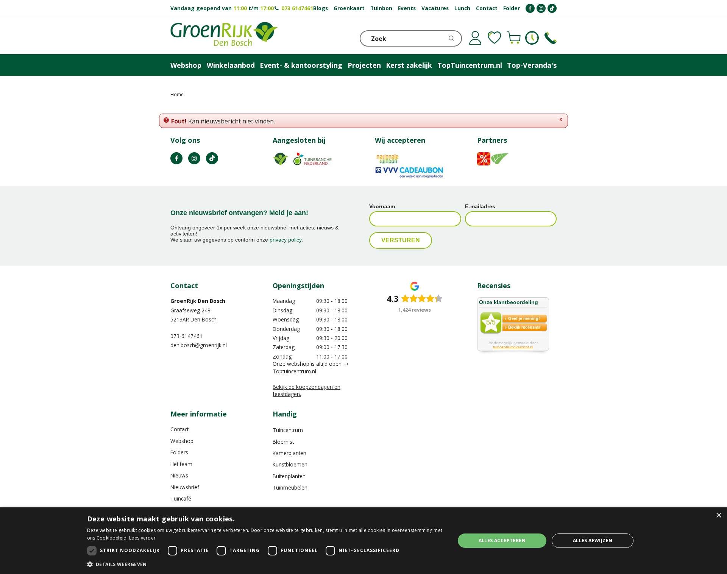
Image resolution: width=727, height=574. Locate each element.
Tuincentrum (288, 430)
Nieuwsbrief (184, 487)
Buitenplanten (289, 476)
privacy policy (285, 240)
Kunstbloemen (290, 464)
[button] (265, 564)
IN (194, 158)
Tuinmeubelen (290, 487)
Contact (179, 429)
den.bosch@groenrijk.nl (198, 345)
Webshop (181, 441)
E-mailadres (480, 206)
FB (176, 158)
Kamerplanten (289, 453)
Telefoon (550, 37)
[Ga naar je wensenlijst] (494, 38)
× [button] (718, 515)
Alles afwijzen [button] (593, 540)
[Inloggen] (475, 37)
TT (212, 158)
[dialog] (363, 540)
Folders (179, 452)
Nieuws (179, 475)
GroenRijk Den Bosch (197, 300)
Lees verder (142, 538)
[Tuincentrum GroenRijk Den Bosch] (224, 35)
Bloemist (283, 441)
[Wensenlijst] (494, 38)
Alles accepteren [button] (502, 540)
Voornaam (382, 206)
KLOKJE (532, 37)
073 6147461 (297, 8)
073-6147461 (186, 336)
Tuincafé (180, 498)
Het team (181, 464)
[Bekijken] (514, 38)
